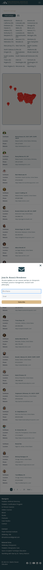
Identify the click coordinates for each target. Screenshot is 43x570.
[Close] (40, 265)
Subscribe (21, 302)
